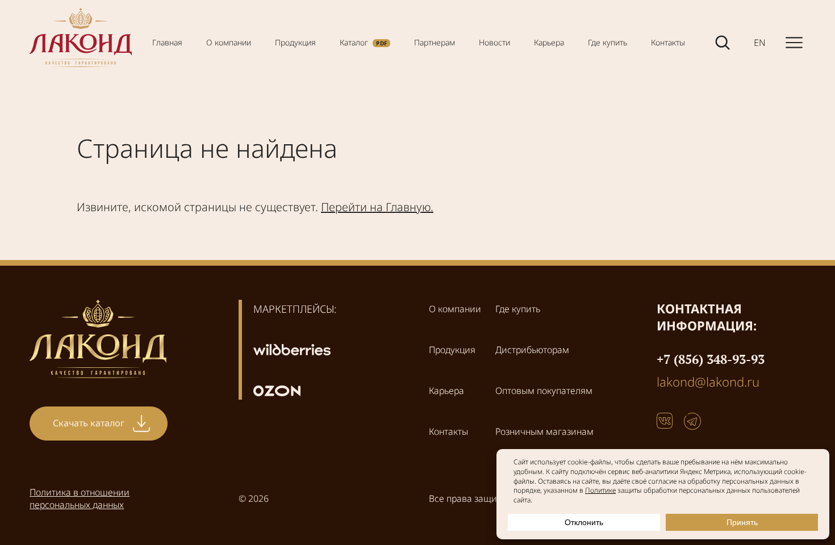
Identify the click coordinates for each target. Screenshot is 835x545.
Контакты (668, 42)
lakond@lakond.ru (708, 381)
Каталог (354, 42)
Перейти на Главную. (377, 207)
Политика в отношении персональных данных (80, 498)
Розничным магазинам (544, 431)
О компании (228, 42)
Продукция (295, 42)
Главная (167, 42)
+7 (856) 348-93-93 (711, 359)
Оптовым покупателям (543, 390)
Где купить (607, 42)
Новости (494, 42)
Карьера (549, 42)
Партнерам (434, 42)
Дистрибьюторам (532, 349)
